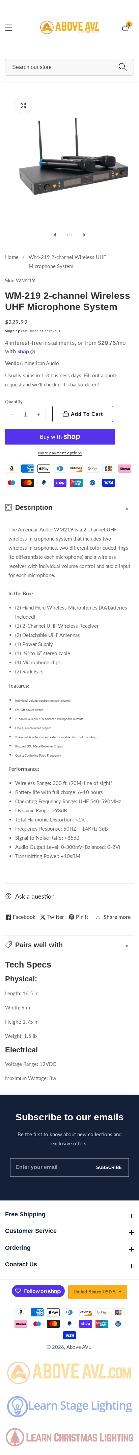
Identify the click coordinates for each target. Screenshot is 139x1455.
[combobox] (69, 67)
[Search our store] (122, 67)
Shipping (12, 331)
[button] (69, 945)
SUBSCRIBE (109, 1167)
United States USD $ (95, 1291)
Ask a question (35, 896)
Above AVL (78, 1347)
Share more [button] (117, 916)
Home (12, 257)
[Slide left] (54, 235)
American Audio (41, 363)
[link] (69, 1371)
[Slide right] (84, 235)
